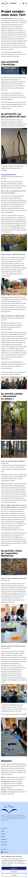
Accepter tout (14, 868)
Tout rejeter (14, 875)
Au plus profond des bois (8, 174)
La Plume (12, 3)
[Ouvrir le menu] (20, 3)
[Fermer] (26, 855)
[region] (14, 866)
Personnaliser (14, 871)
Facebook (6, 852)
